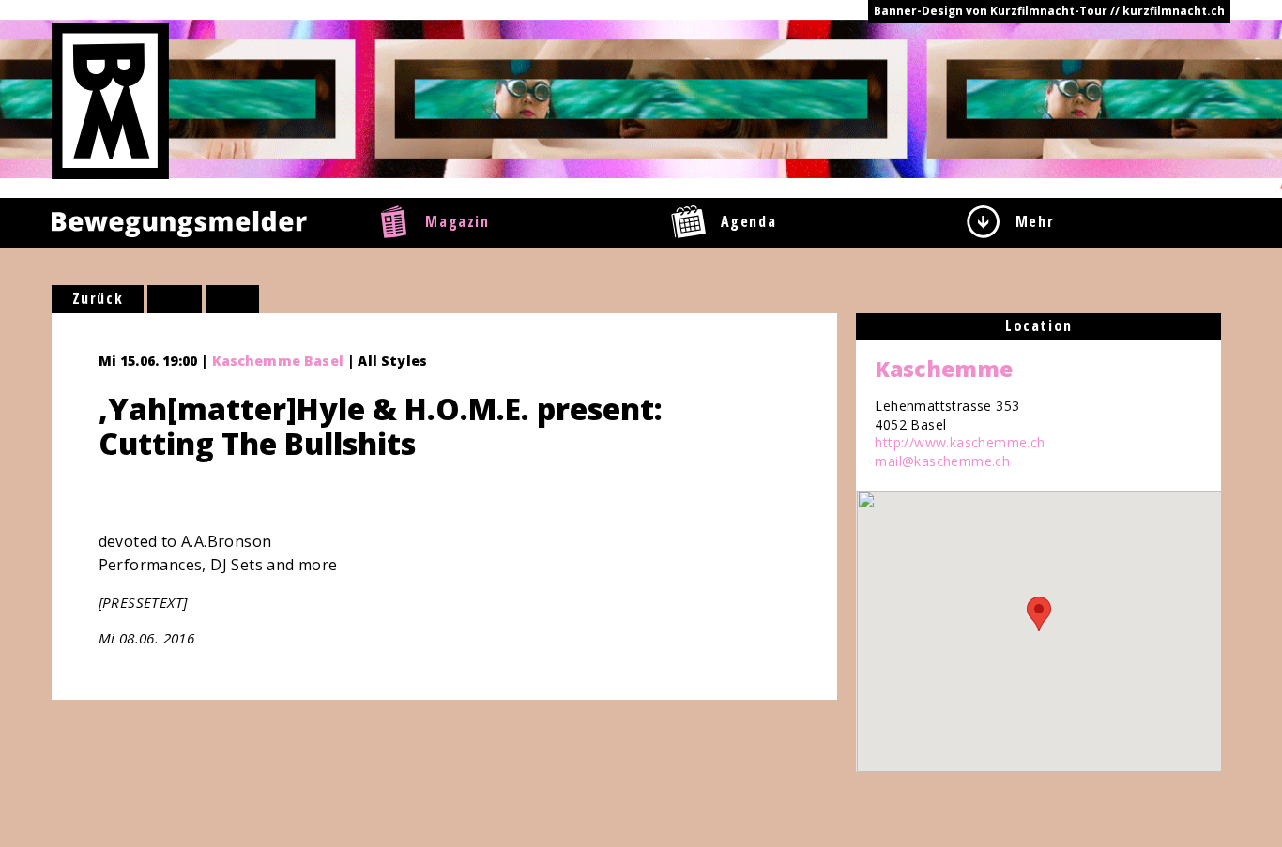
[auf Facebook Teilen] (174, 299)
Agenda (749, 221)
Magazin (457, 221)
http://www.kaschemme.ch (960, 442)
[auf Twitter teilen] (233, 299)
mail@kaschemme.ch (942, 461)
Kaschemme (944, 369)
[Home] (110, 99)
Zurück (98, 298)
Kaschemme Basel (277, 361)
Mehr (1034, 221)
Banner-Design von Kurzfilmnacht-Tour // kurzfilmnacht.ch (1049, 11)
